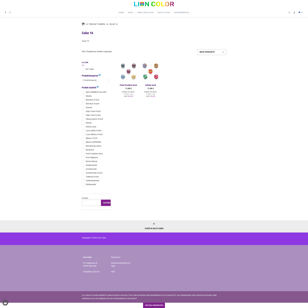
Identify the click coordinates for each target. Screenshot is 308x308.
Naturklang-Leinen (93, 146)
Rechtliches (164, 12)
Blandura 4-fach (92, 100)
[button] (5, 302)
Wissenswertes (181, 12)
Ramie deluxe (91, 161)
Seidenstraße (91, 165)
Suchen (85, 198)
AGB (113, 272)
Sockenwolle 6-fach (94, 173)
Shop (130, 12)
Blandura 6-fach (92, 104)
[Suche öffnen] (289, 12)
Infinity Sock (91, 127)
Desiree (89, 107)
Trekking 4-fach (92, 177)
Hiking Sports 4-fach (94, 119)
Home (121, 12)
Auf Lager (89, 69)
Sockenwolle (91, 169)
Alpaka (89, 96)
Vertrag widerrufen (154, 305)
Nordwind (90, 150)
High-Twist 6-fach (93, 115)
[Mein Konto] (294, 12)
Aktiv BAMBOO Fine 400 (96, 92)
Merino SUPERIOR (93, 142)
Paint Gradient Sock (94, 153)
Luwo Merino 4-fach (94, 134)
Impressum (116, 257)
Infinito (89, 123)
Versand (130, 96)
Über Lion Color (145, 12)
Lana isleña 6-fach (94, 130)
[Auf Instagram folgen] (10, 12)
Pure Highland (92, 157)
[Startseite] (154, 4)
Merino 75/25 (91, 138)
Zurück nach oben (154, 228)
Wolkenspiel (91, 184)
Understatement (92, 180)
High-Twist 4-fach (93, 111)
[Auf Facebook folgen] (5, 12)
